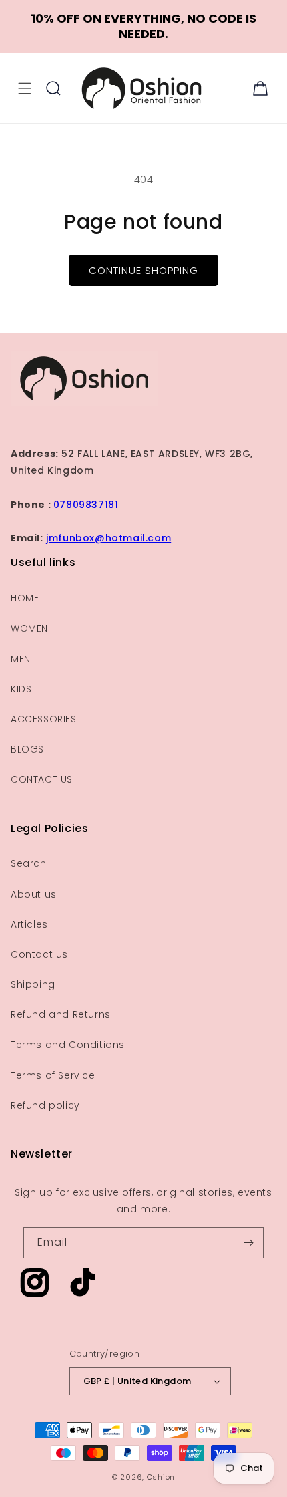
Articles (29, 924)
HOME (25, 598)
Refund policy (45, 1105)
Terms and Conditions (68, 1044)
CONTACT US (42, 779)
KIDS (21, 689)
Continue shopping (143, 270)
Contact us (39, 954)
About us (34, 894)
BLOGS (27, 749)
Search (29, 863)
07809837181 (86, 504)
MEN (21, 659)
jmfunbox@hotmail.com (108, 538)
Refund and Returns (61, 1014)
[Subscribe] (248, 1242)
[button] (24, 88)
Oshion (161, 1477)
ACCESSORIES (44, 719)
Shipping (33, 984)
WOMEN (29, 628)
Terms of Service (53, 1075)
